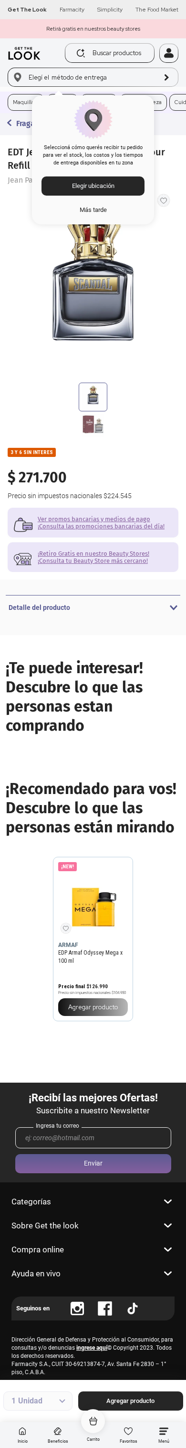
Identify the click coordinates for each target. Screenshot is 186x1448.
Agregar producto (130, 1400)
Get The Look (27, 9)
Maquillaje (26, 102)
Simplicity (110, 9)
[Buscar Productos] (81, 53)
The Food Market (156, 9)
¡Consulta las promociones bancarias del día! (101, 526)
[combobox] (112, 53)
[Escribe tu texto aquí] (77, 1308)
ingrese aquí (91, 1347)
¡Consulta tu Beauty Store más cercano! (93, 560)
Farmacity (72, 9)
